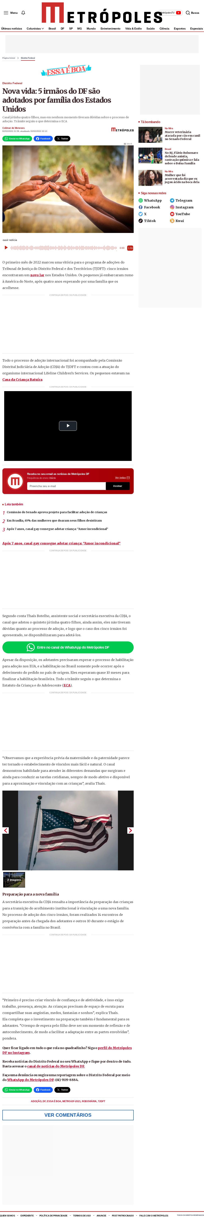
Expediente (27, 1215)
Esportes (179, 28)
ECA (67, 685)
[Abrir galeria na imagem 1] (68, 830)
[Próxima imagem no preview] (130, 830)
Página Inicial (8, 58)
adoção (36, 1101)
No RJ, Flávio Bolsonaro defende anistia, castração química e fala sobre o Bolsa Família (182, 158)
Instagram (185, 207)
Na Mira (169, 128)
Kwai (180, 221)
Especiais (196, 28)
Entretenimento (111, 28)
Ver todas (120, 477)
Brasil (52, 28)
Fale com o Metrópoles (153, 1215)
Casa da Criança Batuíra (22, 380)
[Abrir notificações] (23, 13)
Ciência (164, 28)
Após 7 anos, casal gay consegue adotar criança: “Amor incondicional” (57, 529)
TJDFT (101, 1101)
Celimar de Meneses (13, 128)
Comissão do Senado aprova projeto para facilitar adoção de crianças (57, 512)
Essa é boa (54, 1101)
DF (62, 28)
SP (71, 28)
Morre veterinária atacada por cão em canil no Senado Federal (182, 135)
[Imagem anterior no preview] (5, 830)
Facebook (152, 207)
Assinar (117, 486)
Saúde (150, 28)
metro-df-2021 (71, 1101)
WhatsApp (153, 200)
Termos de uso (82, 1215)
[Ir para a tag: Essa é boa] (68, 70)
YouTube (183, 214)
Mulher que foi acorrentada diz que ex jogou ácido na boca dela (182, 178)
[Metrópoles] (102, 12)
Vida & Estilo (133, 28)
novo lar (37, 275)
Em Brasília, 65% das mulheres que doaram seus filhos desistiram (54, 520)
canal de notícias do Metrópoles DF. (56, 1066)
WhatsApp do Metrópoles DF (30, 1080)
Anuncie (101, 1215)
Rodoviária (89, 1101)
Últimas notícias (11, 28)
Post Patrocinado (123, 1215)
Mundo (91, 28)
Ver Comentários (67, 1115)
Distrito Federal (28, 58)
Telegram (184, 200)
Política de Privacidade (53, 1215)
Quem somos (7, 1215)
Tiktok (150, 221)
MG (79, 28)
